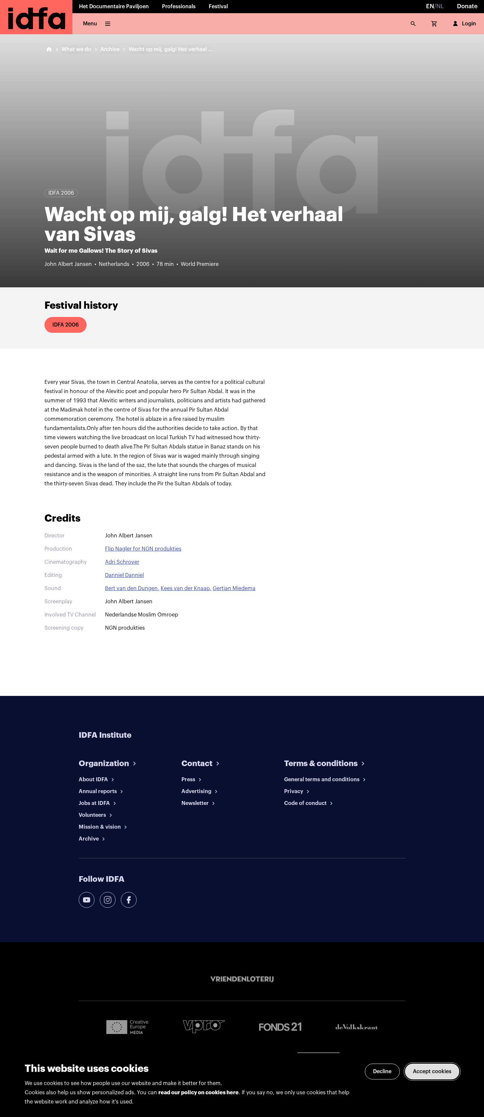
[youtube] (86, 900)
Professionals (179, 6)
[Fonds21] (280, 1026)
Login (469, 23)
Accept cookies (432, 1071)
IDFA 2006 (65, 325)
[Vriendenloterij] (242, 979)
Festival (218, 6)
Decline (382, 1071)
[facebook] (129, 900)
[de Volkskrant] (357, 1027)
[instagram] (108, 900)
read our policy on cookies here (198, 1092)
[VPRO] (204, 1026)
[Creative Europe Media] (127, 1026)
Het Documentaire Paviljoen (114, 6)
